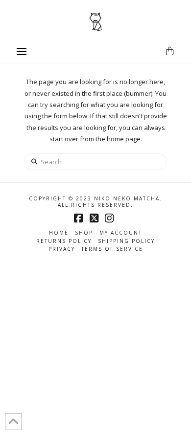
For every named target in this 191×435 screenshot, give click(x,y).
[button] (21, 51)
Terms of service (112, 249)
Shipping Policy (126, 241)
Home (59, 233)
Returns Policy (64, 241)
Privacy (61, 249)
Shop (84, 233)
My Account (120, 233)
